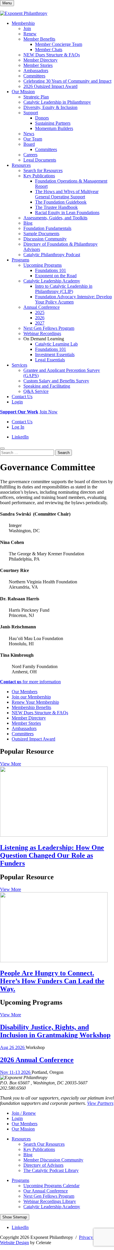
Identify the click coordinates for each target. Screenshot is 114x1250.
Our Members (24, 691)
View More (10, 763)
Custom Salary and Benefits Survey (56, 380)
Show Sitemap (14, 1217)
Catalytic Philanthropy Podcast (51, 254)
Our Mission (23, 91)
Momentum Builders (54, 128)
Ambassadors (35, 70)
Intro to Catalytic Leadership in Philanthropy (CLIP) (63, 289)
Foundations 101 (50, 270)
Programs (20, 259)
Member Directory (40, 60)
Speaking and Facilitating (46, 386)
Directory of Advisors (43, 1165)
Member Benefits (39, 39)
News (28, 133)
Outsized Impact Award (33, 738)
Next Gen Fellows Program (48, 328)
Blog (27, 223)
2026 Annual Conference (37, 1060)
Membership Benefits (31, 707)
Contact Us (22, 396)
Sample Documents (41, 233)
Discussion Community (45, 238)
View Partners (100, 1103)
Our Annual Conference (45, 1190)
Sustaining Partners (52, 123)
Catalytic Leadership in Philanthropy (57, 102)
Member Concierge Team (58, 44)
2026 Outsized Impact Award (50, 86)
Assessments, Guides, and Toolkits (55, 217)
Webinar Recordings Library (49, 1201)
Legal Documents (39, 159)
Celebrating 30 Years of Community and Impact (67, 81)
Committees (34, 75)
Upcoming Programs (42, 265)
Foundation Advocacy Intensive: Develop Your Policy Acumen (73, 299)
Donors (42, 117)
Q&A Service (36, 391)
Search (64, 452)
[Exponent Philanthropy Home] (23, 13)
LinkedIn (20, 436)
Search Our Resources (44, 1144)
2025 (39, 312)
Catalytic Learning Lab (56, 343)
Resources (21, 165)
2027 (39, 322)
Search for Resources (43, 170)
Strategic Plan (36, 96)
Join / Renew (24, 1113)
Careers (30, 154)
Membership (23, 23)
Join (27, 28)
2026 (39, 317)
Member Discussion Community (53, 1159)
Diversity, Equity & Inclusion (50, 107)
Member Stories (38, 65)
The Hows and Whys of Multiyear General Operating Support (67, 194)
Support (30, 112)
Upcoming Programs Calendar (51, 1185)
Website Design (14, 1242)
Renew (30, 33)
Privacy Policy (92, 1237)
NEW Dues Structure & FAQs (51, 54)
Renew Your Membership (35, 702)
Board (29, 144)
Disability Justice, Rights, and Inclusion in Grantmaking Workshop (55, 1031)
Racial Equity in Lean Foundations (67, 212)
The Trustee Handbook (56, 207)
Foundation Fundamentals (47, 228)
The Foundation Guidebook (61, 202)
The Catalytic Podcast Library (51, 1170)
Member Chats (48, 49)
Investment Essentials (55, 354)
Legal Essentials (50, 359)
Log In (18, 426)
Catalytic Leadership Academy (51, 280)
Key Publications (39, 175)
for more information (30, 681)
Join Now (48, 411)
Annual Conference (41, 307)
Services (19, 365)
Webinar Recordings (42, 333)
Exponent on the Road (56, 275)
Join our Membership (31, 696)
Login (17, 401)
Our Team (32, 138)
